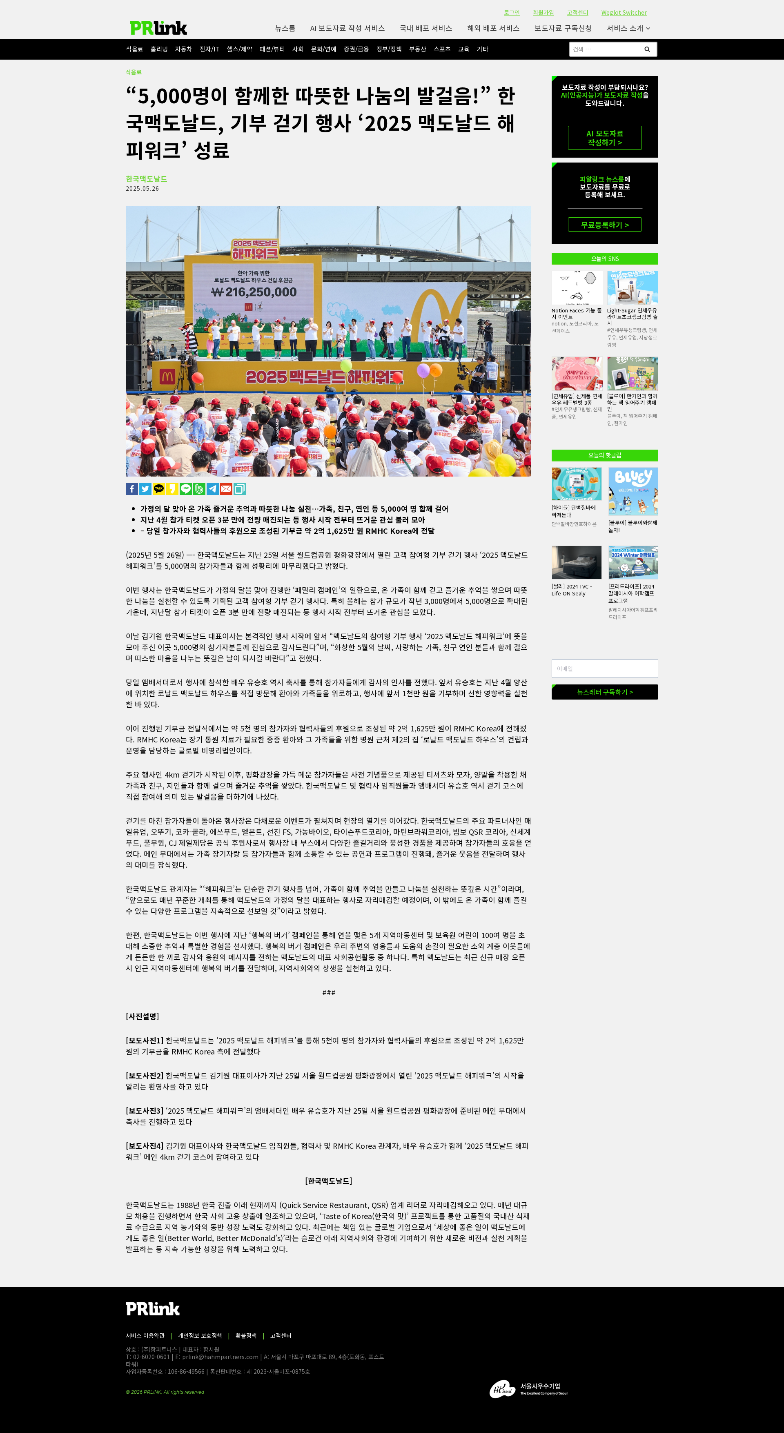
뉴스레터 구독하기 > (605, 692)
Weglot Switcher (624, 12)
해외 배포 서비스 (493, 27)
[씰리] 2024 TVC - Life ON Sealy (572, 589)
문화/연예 (323, 49)
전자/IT (210, 49)
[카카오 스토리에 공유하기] (173, 489)
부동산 (417, 49)
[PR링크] (158, 28)
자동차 (183, 49)
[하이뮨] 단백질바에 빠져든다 (574, 511)
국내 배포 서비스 (426, 27)
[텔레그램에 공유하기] (213, 489)
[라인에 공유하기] (186, 489)
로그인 (512, 12)
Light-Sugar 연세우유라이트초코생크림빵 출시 (632, 316)
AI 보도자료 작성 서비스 (347, 27)
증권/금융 (356, 49)
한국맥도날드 (146, 178)
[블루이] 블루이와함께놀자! (632, 526)
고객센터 (577, 12)
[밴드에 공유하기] (200, 489)
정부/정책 (389, 49)
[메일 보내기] (227, 489)
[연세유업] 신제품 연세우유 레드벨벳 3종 (577, 399)
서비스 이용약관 (145, 1335)
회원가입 (543, 12)
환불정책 (246, 1335)
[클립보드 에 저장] (240, 489)
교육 (464, 49)
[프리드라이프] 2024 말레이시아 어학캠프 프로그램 (631, 593)
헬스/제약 (239, 49)
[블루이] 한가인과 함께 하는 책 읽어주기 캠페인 (632, 402)
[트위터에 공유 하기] (146, 489)
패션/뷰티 (272, 49)
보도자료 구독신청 (563, 27)
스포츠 (442, 49)
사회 (298, 49)
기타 (482, 49)
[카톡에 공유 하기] (159, 489)
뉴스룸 (285, 27)
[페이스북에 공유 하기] (132, 489)
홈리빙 (159, 49)
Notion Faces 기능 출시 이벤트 (577, 313)
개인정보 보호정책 (200, 1335)
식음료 (134, 49)
